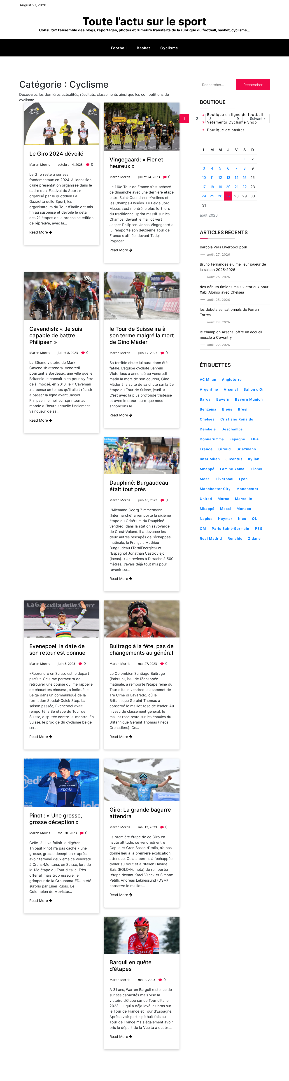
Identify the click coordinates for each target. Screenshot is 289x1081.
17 (204, 186)
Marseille (243, 499)
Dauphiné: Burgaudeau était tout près (139, 486)
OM (203, 528)
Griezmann (246, 449)
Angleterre (232, 379)
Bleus (227, 409)
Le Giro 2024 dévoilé (56, 153)
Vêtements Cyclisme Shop (232, 122)
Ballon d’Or (254, 389)
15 (245, 177)
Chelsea (207, 419)
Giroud (224, 449)
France (206, 449)
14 (236, 177)
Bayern (222, 399)
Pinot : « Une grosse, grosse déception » (55, 818)
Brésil (243, 409)
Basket (143, 48)
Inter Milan (210, 459)
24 (204, 196)
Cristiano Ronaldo (236, 419)
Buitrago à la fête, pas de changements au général (142, 649)
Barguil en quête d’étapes (130, 965)
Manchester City (215, 489)
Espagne (237, 439)
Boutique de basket (225, 130)
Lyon (243, 479)
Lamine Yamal (233, 469)
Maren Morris (39, 164)
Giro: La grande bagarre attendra (140, 813)
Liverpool (224, 479)
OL (254, 518)
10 (204, 177)
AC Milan (208, 379)
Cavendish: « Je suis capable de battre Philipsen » (55, 335)
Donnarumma (212, 439)
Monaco (244, 509)
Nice (242, 518)
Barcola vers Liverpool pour (223, 247)
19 (220, 186)
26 (220, 196)
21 (236, 186)
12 (220, 177)
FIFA (255, 439)
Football (119, 48)
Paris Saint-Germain (230, 528)
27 (228, 196)
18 (212, 186)
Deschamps (232, 429)
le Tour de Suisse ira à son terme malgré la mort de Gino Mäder (142, 335)
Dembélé (208, 429)
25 (212, 196)
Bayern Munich (249, 399)
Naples (206, 518)
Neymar (225, 518)
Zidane (254, 538)
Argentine (209, 389)
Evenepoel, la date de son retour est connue (57, 649)
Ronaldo (235, 538)
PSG (259, 528)
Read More (39, 232)
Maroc (223, 499)
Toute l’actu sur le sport (144, 21)
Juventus (234, 459)
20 (228, 186)
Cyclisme (169, 48)
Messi (225, 509)
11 (212, 177)
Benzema (208, 409)
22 (244, 186)
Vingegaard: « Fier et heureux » (136, 162)
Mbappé (207, 509)
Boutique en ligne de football (235, 114)
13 (228, 177)
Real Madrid (211, 538)
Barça (205, 399)
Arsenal (231, 389)
